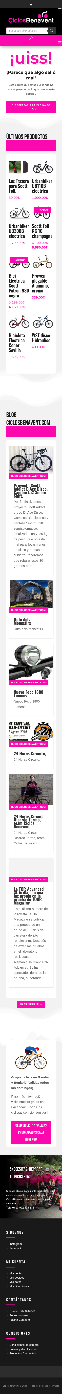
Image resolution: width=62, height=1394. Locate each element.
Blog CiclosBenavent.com (28, 476)
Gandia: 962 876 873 (22, 1311)
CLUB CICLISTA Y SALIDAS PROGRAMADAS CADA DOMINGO (31, 1132)
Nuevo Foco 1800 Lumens (28, 694)
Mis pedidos (16, 1277)
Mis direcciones (19, 1286)
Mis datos (15, 1282)
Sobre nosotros (18, 1315)
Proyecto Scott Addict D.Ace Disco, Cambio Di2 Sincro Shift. (31, 490)
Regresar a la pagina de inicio (33, 107)
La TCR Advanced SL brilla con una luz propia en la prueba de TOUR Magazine (29, 896)
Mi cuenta (15, 1273)
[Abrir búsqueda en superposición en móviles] (31, 30)
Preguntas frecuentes (22, 1353)
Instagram (15, 1244)
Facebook (15, 1248)
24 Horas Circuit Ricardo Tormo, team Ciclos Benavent (28, 821)
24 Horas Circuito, (30, 753)
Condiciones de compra (24, 1344)
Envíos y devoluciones (23, 1349)
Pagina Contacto (19, 1319)
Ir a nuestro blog (29, 1004)
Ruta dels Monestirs (22, 621)
